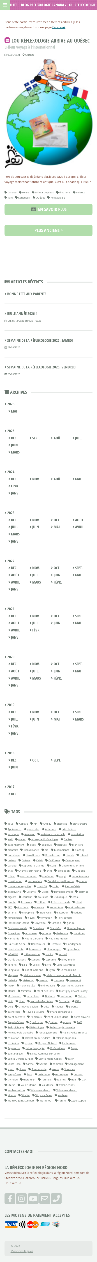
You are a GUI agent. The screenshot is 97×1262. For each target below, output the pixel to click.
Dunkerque (60, 896)
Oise (10, 1006)
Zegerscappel (78, 1100)
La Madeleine (68, 969)
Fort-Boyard (65, 917)
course (83, 881)
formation (46, 917)
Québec (40, 197)
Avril (79, 526)
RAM (79, 1022)
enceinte (39, 907)
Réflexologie (58, 197)
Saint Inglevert (16, 1053)
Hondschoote (15, 949)
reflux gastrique (48, 1032)
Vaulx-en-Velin (16, 1090)
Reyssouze (14, 1048)
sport (11, 1069)
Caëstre (26, 860)
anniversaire (80, 823)
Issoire (49, 954)
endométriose (76, 907)
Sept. (35, 438)
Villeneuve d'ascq (40, 1090)
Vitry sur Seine (43, 1095)
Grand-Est (55, 928)
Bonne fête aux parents (26, 293)
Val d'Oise (47, 1085)
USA (84, 1079)
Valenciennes (66, 1085)
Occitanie (64, 1001)
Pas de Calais (72, 886)
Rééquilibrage (16, 1027)
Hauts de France (58, 938)
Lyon (52, 969)
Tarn (29, 1074)
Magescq (13, 975)
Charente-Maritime (73, 865)
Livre (48, 964)
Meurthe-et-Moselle (71, 985)
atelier (21, 839)
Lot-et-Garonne (34, 969)
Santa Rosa (14, 1063)
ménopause (48, 985)
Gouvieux (38, 928)
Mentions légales (22, 1251)
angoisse (62, 823)
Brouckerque (52, 855)
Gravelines (14, 933)
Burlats (70, 855)
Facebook (58, 27)
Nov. (35, 478)
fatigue (78, 912)
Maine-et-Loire (32, 975)
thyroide (13, 1079)
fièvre (31, 917)
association (77, 834)
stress (55, 1069)
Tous (10, 823)
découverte (14, 891)
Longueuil (24, 197)
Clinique (80, 870)
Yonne (62, 1100)
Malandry (28, 980)
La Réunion (69, 1043)
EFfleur (41, 902)
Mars (15, 452)
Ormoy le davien (28, 1006)
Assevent (29, 834)
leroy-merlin (68, 959)
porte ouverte (82, 1016)
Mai (13, 411)
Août (57, 438)
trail (73, 1079)
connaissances (80, 876)
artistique (13, 834)
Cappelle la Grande (33, 865)
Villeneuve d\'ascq (66, 1090)
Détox (45, 891)
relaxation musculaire (37, 1038)
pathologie (14, 1011)
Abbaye (23, 823)
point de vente (16, 1016)
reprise (28, 1043)
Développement (63, 891)
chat (10, 870)
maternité (75, 980)
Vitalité (25, 1095)
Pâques (59, 1006)
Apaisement (14, 829)
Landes (35, 959)
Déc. (14, 438)
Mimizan (26, 990)
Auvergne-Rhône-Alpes (44, 839)
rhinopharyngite (34, 1048)
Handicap (79, 933)
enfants (80, 192)
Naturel (82, 996)
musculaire (33, 996)
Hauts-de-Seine (16, 943)
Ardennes (50, 829)
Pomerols (36, 1016)
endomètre (56, 907)
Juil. (78, 438)
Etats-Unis (45, 912)
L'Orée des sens (17, 959)
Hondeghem (73, 943)
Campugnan (72, 860)
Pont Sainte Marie (57, 1016)
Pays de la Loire (35, 1011)
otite (46, 1006)
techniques (61, 1074)
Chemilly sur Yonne (29, 870)
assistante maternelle (53, 834)
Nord (22, 1001)
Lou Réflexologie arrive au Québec (51, 40)
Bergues (62, 844)
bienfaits (13, 849)
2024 (10, 471)
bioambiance (61, 849)
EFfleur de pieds (44, 192)
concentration (28, 876)
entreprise (28, 912)
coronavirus (35, 881)
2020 (10, 656)
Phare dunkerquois (61, 1011)
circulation (64, 870)
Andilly (47, 823)
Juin (14, 444)
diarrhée (83, 891)
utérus (11, 1085)
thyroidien (29, 1079)
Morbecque (14, 996)
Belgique (47, 844)
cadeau (12, 860)
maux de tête (27, 985)
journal (63, 954)
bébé (33, 844)
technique (44, 1074)
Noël (10, 1001)
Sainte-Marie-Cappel (50, 1058)
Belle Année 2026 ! (22, 313)
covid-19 (42, 886)
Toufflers (46, 1079)
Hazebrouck (38, 943)
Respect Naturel (47, 1043)
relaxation (13, 1038)
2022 (10, 560)
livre (10, 197)
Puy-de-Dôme (16, 1022)
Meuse (11, 990)
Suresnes (69, 1069)
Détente (31, 891)
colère (25, 192)
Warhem (62, 1095)
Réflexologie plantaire (20, 1032)
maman (43, 980)
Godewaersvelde (17, 928)
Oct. (56, 519)
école (75, 896)
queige (67, 1022)
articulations (69, 829)
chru (49, 870)
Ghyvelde (40, 922)
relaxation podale (66, 1038)
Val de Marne (28, 1085)
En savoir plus (51, 209)
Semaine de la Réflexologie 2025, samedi (40, 340)
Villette (12, 1095)
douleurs (43, 896)
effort (79, 902)
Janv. (15, 493)
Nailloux (50, 996)
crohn (56, 886)
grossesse (31, 933)
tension (78, 1074)
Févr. (14, 485)
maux (11, 985)
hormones (35, 949)
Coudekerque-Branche (61, 881)
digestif (12, 896)
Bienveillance (31, 849)
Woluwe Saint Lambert (21, 1100)
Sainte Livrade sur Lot (20, 1058)
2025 (10, 430)
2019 (10, 704)
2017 (10, 786)
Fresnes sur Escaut (18, 922)
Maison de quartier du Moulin (63, 975)
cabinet (84, 855)
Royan (74, 1048)
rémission (13, 1043)
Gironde (56, 922)
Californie (54, 860)
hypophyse (73, 949)
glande (70, 922)
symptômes (14, 1074)
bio (46, 849)
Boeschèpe (14, 855)
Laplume (51, 959)
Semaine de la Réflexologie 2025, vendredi (41, 367)
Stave (22, 1069)
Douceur (27, 896)
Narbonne (66, 996)
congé (62, 876)
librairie (12, 964)
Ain (35, 823)
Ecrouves (26, 902)
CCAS (53, 865)
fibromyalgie (15, 917)
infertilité (13, 954)
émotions (64, 192)
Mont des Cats (45, 990)
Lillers (36, 964)
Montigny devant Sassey (73, 990)
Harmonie (13, 938)
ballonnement (16, 844)
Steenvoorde (39, 1069)
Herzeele (56, 943)
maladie (12, 980)
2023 (10, 512)
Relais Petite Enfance (75, 1032)
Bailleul (68, 839)
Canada (12, 192)
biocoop (80, 849)
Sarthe (30, 1063)
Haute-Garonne (34, 938)
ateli (10, 839)
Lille (24, 964)
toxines (61, 1079)
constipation (15, 881)
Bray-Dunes (32, 855)
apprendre (33, 829)
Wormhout (46, 1100)
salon (71, 1058)
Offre (78, 1001)
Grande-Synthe (76, 928)
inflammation (32, 954)
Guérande (62, 933)
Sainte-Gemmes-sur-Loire (45, 1053)
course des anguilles (19, 886)
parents (73, 1006)
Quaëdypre (36, 1022)
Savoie (43, 1063)
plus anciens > (49, 230)
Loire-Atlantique (65, 964)
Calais (39, 860)
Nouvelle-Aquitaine (41, 1001)
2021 (10, 608)
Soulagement (76, 1063)
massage (59, 980)
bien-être (77, 844)
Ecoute (12, 902)
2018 (10, 752)
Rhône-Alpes (57, 1048)
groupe (46, 933)
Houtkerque (54, 949)
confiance (48, 876)
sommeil (58, 1063)
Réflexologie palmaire (62, 1027)
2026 (10, 403)
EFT (10, 907)
